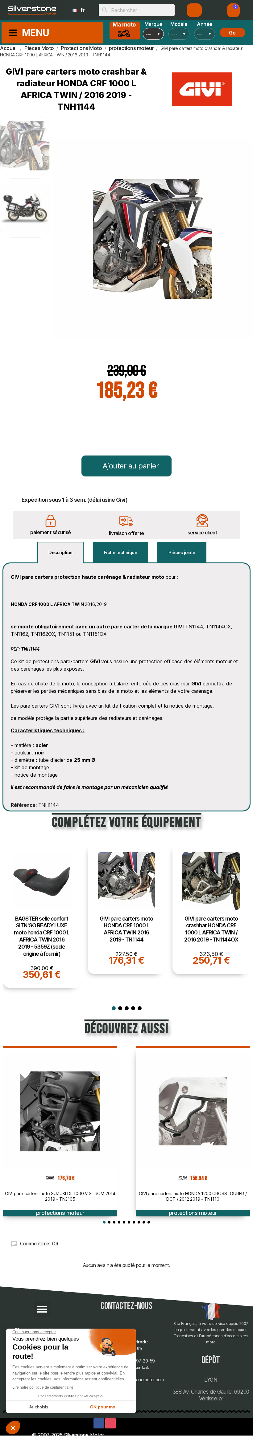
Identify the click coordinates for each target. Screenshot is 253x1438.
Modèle (178, 24)
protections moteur (60, 1213)
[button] (233, 10)
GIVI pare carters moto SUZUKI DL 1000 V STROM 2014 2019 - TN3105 (60, 1196)
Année (204, 24)
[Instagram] (110, 1423)
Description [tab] (60, 552)
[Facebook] (98, 1423)
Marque (153, 24)
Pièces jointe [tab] (181, 552)
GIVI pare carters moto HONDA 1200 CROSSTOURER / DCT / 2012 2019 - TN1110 (193, 1196)
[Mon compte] (194, 10)
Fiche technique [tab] (120, 552)
